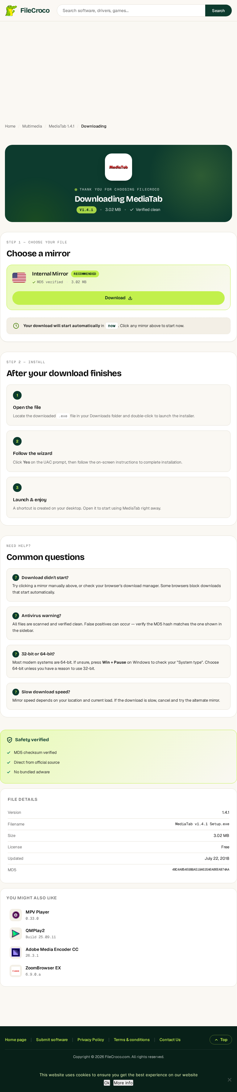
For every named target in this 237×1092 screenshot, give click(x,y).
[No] (229, 1080)
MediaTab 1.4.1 (61, 126)
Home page (15, 1039)
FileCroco (34, 10)
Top (223, 1039)
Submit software (52, 1039)
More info (123, 1082)
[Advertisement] (118, 69)
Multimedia (32, 126)
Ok (107, 1082)
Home (10, 126)
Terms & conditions (132, 1039)
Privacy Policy (90, 1039)
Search (218, 10)
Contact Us (170, 1039)
